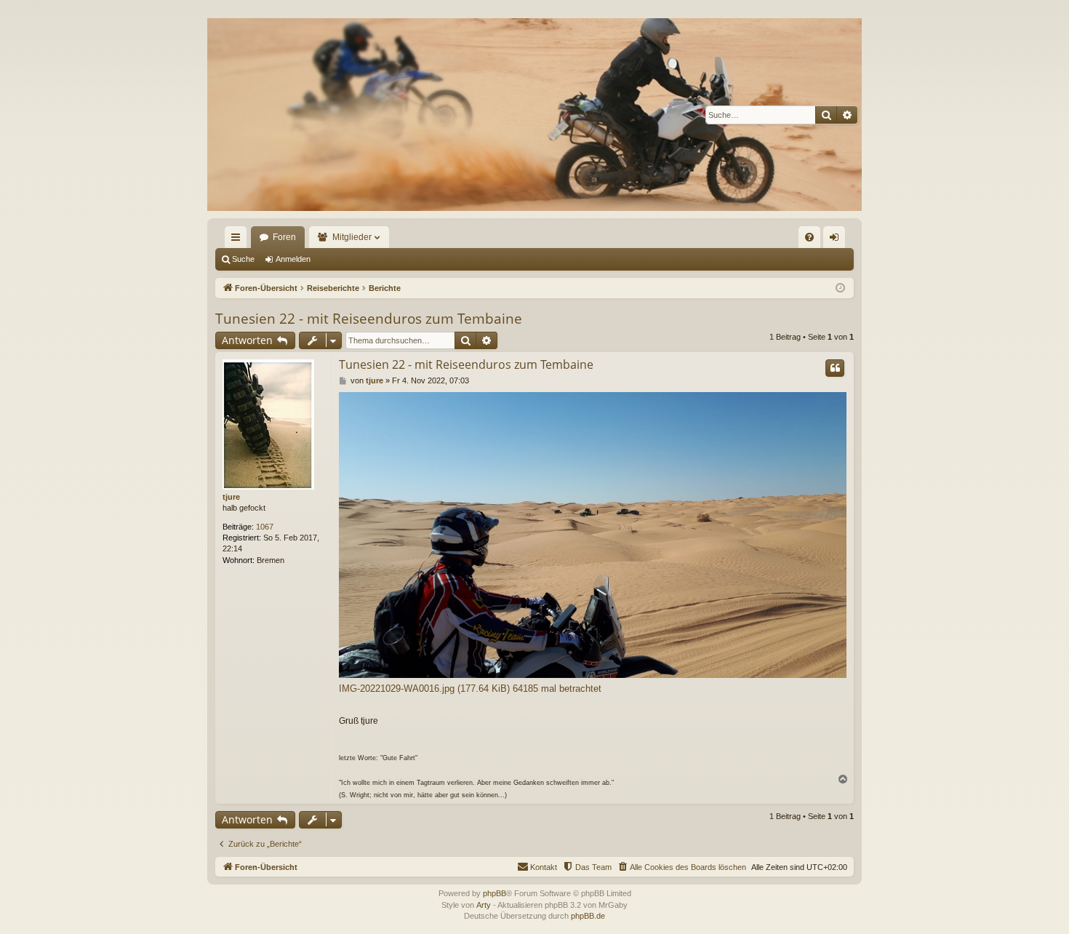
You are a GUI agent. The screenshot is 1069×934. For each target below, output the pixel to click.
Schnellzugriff (239, 240)
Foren (284, 237)
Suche (243, 259)
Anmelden (293, 259)
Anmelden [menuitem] (837, 240)
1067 (264, 526)
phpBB (494, 893)
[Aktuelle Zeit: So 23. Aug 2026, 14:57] (840, 288)
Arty (483, 905)
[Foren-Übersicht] (534, 114)
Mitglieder (352, 237)
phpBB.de (588, 915)
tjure (231, 496)
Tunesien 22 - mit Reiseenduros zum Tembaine (368, 318)
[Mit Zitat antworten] (834, 368)
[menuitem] (809, 237)
